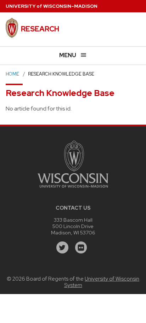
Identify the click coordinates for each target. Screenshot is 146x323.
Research (40, 29)
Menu (67, 55)
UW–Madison (51, 6)
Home (12, 74)
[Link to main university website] (73, 188)
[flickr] (81, 247)
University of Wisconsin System (102, 282)
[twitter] (62, 247)
